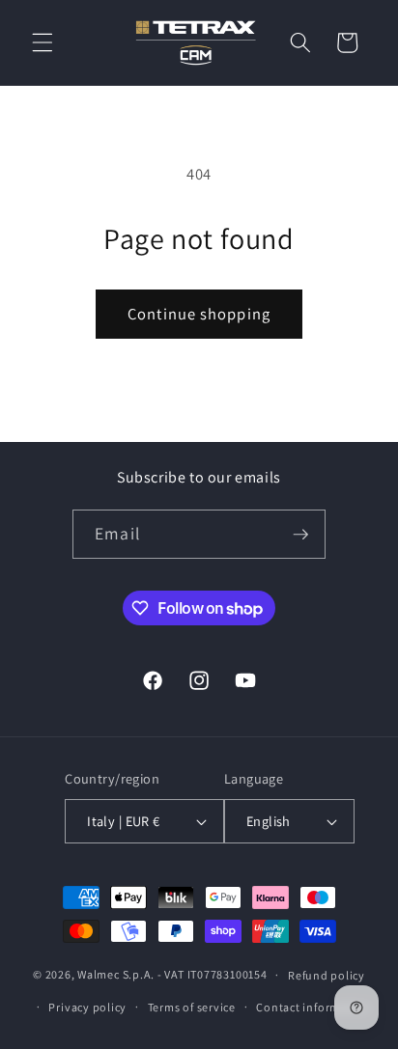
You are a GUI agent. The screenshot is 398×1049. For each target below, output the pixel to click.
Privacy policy (87, 1007)
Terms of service (192, 1007)
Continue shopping (199, 313)
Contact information (313, 1007)
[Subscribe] (300, 535)
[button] (42, 42)
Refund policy (326, 975)
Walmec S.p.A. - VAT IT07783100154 (172, 974)
